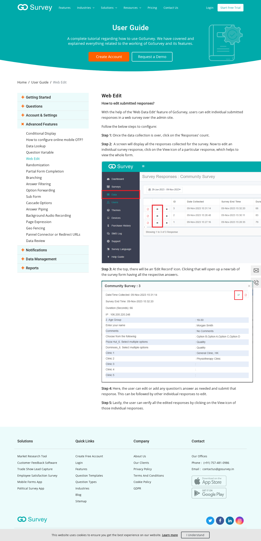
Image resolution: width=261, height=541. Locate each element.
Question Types (86, 482)
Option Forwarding (40, 190)
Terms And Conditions (149, 475)
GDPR (137, 488)
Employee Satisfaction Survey (37, 475)
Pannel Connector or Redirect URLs (53, 234)
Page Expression (38, 222)
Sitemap (81, 501)
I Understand (195, 535)
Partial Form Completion (45, 171)
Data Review (35, 241)
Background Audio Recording (48, 215)
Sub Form (33, 196)
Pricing (152, 8)
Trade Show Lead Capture (35, 469)
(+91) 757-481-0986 (216, 463)
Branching (34, 177)
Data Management (41, 259)
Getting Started (38, 97)
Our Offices (199, 456)
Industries (84, 8)
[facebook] (220, 521)
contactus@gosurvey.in (218, 469)
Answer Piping (37, 209)
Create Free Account (89, 456)
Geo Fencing (35, 228)
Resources (131, 8)
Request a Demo (152, 56)
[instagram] (240, 521)
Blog (78, 495)
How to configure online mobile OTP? (54, 139)
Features (65, 8)
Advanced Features (42, 124)
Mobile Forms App (29, 482)
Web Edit (33, 158)
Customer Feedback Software (37, 463)
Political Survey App (30, 488)
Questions (34, 106)
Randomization (37, 165)
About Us (140, 456)
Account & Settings (41, 115)
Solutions (107, 8)
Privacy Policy (143, 469)
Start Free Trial (230, 8)
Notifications (36, 250)
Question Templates (89, 475)
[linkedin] (230, 521)
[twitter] (210, 521)
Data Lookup (36, 146)
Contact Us (171, 8)
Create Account (109, 56)
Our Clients (141, 463)
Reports (32, 268)
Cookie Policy (142, 482)
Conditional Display (41, 133)
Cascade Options (39, 203)
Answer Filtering (38, 184)
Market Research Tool (32, 456)
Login (209, 8)
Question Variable (40, 152)
